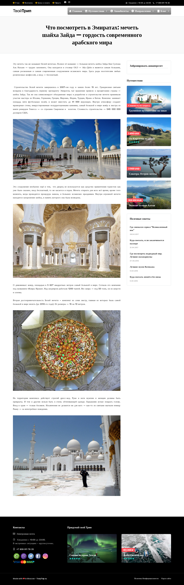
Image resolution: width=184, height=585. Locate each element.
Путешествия (96, 10)
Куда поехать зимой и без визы (145, 276)
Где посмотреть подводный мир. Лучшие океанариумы (146, 255)
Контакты (28, 3)
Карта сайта (166, 578)
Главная (77, 10)
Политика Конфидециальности (146, 578)
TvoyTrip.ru (42, 578)
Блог (163, 10)
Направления (143, 10)
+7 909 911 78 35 (163, 3)
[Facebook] (38, 558)
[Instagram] (69, 2)
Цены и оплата (43, 3)
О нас (17, 3)
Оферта (57, 3)
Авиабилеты (121, 10)
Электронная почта (26, 534)
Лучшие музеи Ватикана (142, 266)
